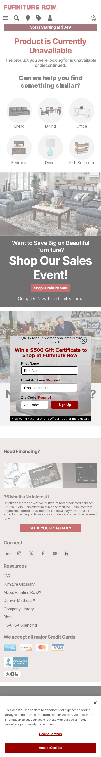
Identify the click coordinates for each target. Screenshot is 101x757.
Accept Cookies (50, 748)
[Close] (95, 702)
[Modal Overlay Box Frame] (50, 379)
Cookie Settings (50, 734)
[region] (50, 726)
